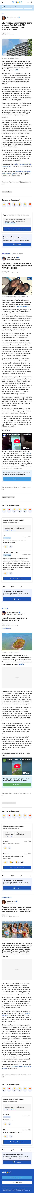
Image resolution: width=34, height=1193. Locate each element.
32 (24, 511)
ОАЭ (9, 497)
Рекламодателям (17, 1182)
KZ (28, 2)
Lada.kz (21, 664)
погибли (28, 453)
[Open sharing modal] (21, 586)
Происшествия (6, 253)
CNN (16, 70)
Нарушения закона (17, 253)
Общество (5, 608)
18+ (3, 192)
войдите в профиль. (10, 222)
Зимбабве (8, 192)
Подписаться (17, 478)
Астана (4, 497)
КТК (10, 430)
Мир (3, 13)
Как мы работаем (6, 897)
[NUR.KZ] (17, 2)
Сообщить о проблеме (17, 1177)
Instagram (18, 244)
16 (4, 817)
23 (4, 1090)
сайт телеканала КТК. (23, 306)
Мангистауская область (8, 803)
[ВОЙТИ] (31, 2)
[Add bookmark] (30, 586)
